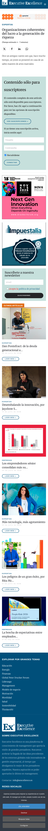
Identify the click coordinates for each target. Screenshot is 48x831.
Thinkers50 (7, 709)
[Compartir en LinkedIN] (19, 49)
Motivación (7, 693)
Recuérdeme (13, 155)
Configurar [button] (24, 825)
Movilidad (7, 697)
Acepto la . (24, 289)
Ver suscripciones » (17, 121)
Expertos (7, 24)
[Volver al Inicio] (22, 4)
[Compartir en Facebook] (11, 49)
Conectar (12, 162)
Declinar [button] (24, 812)
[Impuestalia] (24, 243)
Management (8, 685)
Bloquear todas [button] (24, 819)
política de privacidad (29, 289)
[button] (45, 4)
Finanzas (6, 673)
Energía (5, 669)
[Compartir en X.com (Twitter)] (4, 49)
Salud (4, 701)
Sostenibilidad (9, 705)
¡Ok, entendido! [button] (24, 806)
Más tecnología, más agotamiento (23, 522)
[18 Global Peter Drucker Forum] (24, 197)
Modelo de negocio (11, 689)
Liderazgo (7, 681)
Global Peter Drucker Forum (15, 677)
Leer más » (10, 359)
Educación (7, 665)
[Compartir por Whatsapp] (26, 49)
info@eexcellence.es (22, 780)
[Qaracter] (24, 16)
